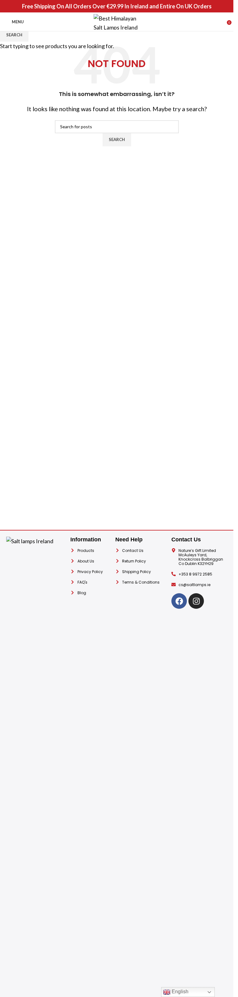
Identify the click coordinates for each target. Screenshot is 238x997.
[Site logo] (117, 21)
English (179, 991)
